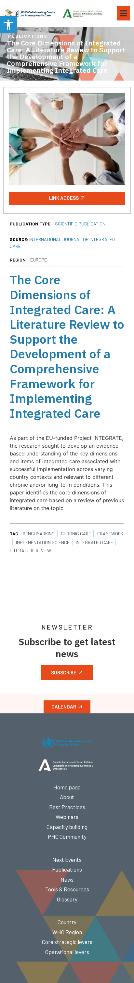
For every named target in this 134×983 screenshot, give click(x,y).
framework (110, 533)
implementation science (43, 542)
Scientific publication (80, 223)
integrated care (94, 542)
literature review (30, 550)
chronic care (76, 533)
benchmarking (39, 533)
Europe (38, 259)
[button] (8, 24)
